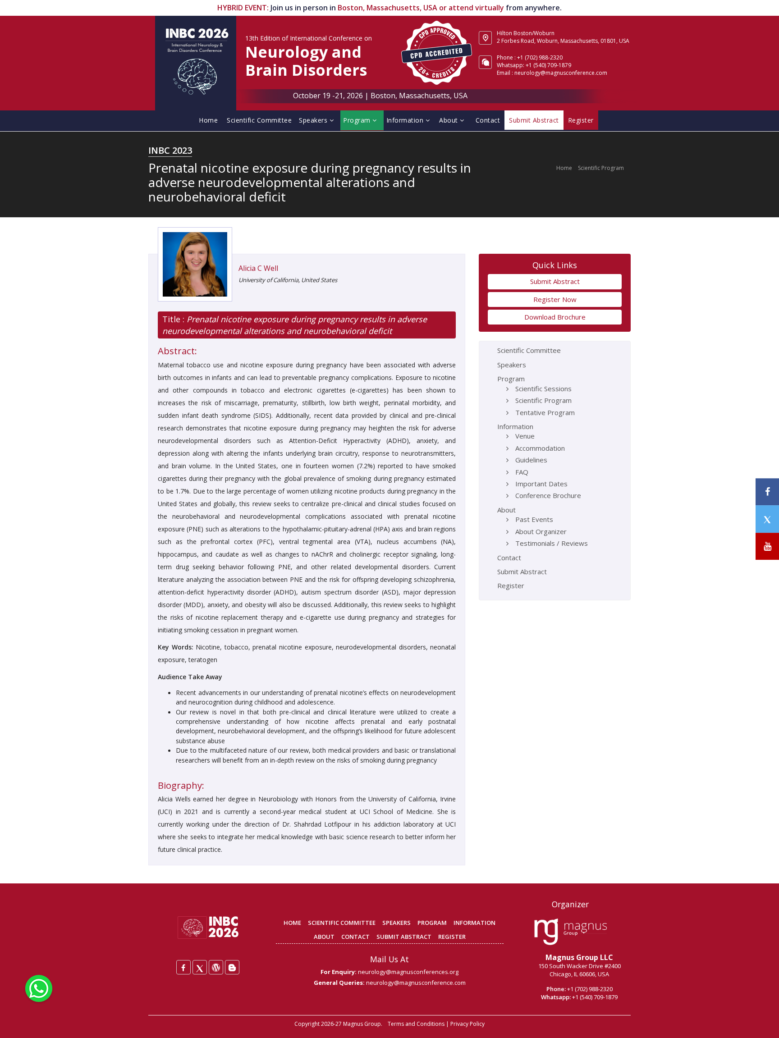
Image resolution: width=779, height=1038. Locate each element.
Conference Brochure (548, 495)
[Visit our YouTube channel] (767, 546)
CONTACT (355, 937)
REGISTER (452, 937)
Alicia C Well (258, 268)
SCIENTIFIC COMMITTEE (342, 923)
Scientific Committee (259, 120)
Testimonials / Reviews (551, 543)
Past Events (534, 519)
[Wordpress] (216, 967)
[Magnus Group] (570, 932)
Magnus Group (362, 1024)
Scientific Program (601, 168)
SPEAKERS (396, 923)
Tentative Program (545, 412)
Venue (525, 435)
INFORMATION (474, 923)
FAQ (521, 471)
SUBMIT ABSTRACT (403, 937)
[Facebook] (183, 967)
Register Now (555, 299)
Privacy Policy (467, 1024)
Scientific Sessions (543, 388)
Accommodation (540, 448)
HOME (292, 923)
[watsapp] (38, 987)
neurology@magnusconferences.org (408, 972)
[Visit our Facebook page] (767, 492)
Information (406, 120)
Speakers (314, 120)
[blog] (232, 967)
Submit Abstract (555, 281)
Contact (488, 120)
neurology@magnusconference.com (560, 73)
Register (510, 585)
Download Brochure (555, 316)
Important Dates (541, 483)
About (449, 120)
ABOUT (324, 937)
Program (357, 120)
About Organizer (541, 531)
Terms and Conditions (416, 1024)
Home (208, 120)
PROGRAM (432, 923)
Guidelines (531, 459)
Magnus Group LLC (579, 957)
